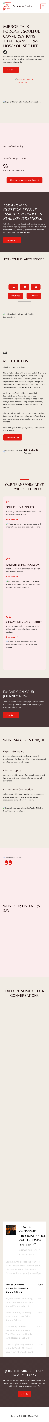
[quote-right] (8, 863)
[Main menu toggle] (43, 6)
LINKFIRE (34, 296)
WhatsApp (15, 296)
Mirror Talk (22, 6)
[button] (13, 287)
